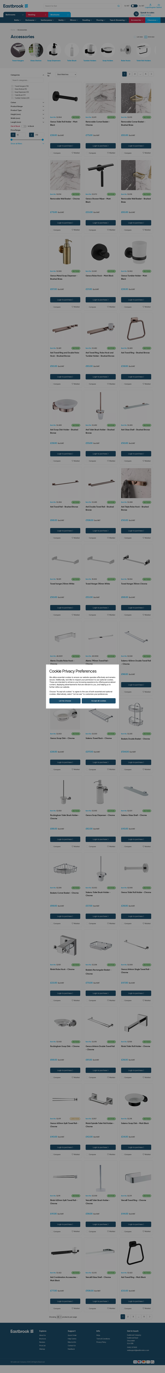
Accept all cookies (98, 701)
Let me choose (65, 701)
